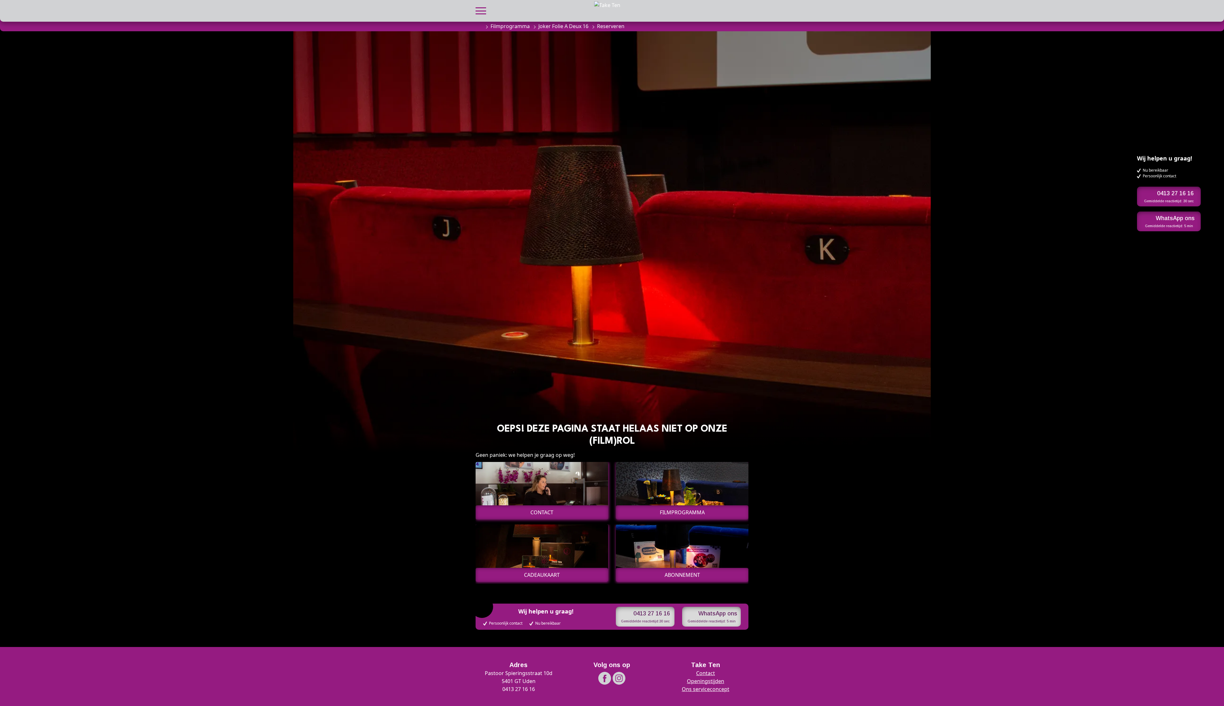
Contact (705, 673)
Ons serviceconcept (705, 689)
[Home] (479, 26)
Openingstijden (705, 681)
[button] (481, 10)
